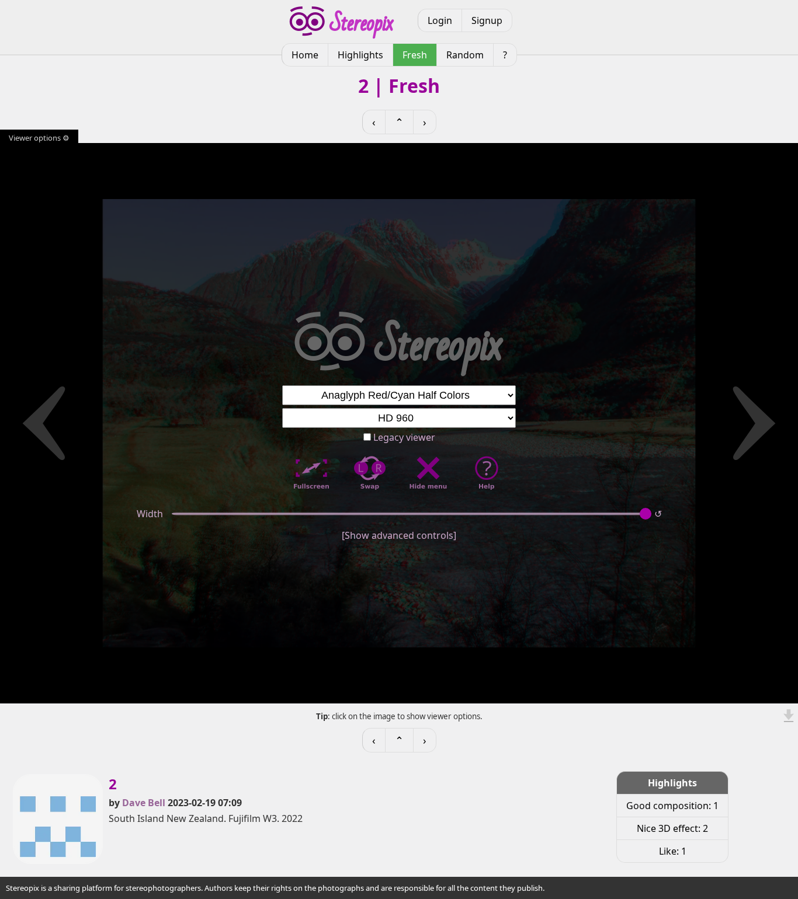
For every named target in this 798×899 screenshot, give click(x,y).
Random (465, 54)
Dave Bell (143, 802)
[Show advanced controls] (399, 535)
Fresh (415, 54)
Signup (486, 20)
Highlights (360, 54)
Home (305, 54)
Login (440, 20)
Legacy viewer (403, 437)
